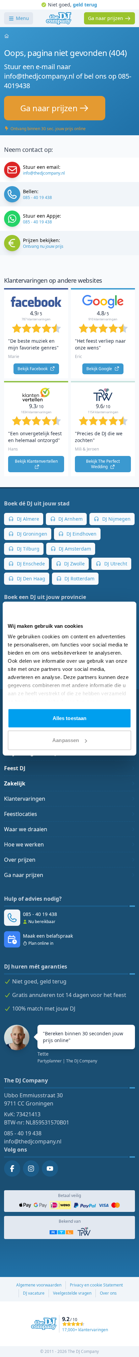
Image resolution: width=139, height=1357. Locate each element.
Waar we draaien (25, 829)
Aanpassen (65, 740)
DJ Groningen (31, 534)
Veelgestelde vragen (72, 1293)
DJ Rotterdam (78, 578)
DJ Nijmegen (116, 519)
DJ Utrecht (115, 563)
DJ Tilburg (27, 548)
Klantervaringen (24, 798)
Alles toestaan (69, 718)
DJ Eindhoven (80, 534)
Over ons (108, 1293)
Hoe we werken (24, 844)
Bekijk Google (99, 369)
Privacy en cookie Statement (96, 1285)
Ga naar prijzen (23, 875)
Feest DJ (14, 768)
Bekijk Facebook (33, 369)
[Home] (58, 18)
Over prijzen (19, 859)
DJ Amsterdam (74, 548)
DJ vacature (34, 1293)
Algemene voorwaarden (38, 1285)
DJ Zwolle (74, 563)
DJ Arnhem (70, 519)
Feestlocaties (20, 814)
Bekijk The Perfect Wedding (103, 464)
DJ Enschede (30, 563)
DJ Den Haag (30, 578)
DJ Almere (27, 519)
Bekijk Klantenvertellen (37, 461)
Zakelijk (14, 783)
